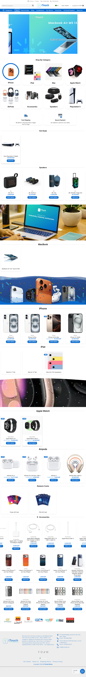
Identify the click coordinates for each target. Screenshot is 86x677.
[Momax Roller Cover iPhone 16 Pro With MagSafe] (60, 591)
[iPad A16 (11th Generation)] (54, 360)
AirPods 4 (54, 475)
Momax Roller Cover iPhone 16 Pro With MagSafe (60, 603)
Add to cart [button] (75, 197)
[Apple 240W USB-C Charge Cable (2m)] (59, 528)
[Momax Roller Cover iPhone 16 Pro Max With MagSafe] (77, 591)
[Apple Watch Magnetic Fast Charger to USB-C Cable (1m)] (7, 528)
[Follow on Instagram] (41, 652)
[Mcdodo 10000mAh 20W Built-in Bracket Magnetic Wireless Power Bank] (77, 560)
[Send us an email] (47, 652)
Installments (40, 10)
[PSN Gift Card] (43, 499)
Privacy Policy (58, 661)
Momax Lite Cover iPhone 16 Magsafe (8, 602)
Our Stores (49, 10)
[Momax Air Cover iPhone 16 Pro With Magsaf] (26, 591)
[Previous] (12, 34)
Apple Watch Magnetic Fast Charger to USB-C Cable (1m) (7, 540)
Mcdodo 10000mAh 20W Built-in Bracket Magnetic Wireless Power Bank (77, 573)
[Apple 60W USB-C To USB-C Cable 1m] (24, 528)
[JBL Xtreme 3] (32, 181)
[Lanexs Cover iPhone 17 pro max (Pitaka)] (9, 560)
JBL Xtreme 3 (32, 193)
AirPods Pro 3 (11, 475)
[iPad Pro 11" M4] (11, 360)
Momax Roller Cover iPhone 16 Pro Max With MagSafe (77, 603)
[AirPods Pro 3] (11, 464)
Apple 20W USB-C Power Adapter (76, 539)
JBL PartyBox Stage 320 (75, 193)
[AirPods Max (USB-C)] (75, 464)
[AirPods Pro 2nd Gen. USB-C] (32, 464)
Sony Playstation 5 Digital (11, 156)
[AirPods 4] (54, 464)
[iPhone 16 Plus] (32, 323)
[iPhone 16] (11, 323)
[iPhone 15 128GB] (75, 323)
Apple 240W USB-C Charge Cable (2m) (58, 539)
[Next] (73, 34)
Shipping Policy (45, 661)
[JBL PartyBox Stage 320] (75, 181)
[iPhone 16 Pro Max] (54, 323)
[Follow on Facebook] (39, 652)
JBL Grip (53, 193)
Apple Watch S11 (11, 438)
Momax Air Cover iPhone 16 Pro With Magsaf (25, 603)
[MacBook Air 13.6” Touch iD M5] (11, 258)
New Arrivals (25, 10)
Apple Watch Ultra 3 (32, 438)
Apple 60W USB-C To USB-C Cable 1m (24, 539)
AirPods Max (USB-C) (75, 475)
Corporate (58, 10)
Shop (32, 10)
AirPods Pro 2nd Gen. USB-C (32, 475)
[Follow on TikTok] (44, 652)
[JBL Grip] (54, 181)
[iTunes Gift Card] (14, 499)
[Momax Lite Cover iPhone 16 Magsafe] (9, 591)
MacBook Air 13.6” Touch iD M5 (11, 268)
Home (17, 10)
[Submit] (32, 5)
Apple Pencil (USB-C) (41, 538)
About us (79, 10)
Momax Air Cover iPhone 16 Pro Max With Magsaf (43, 603)
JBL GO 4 (10, 193)
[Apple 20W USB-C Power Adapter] (76, 528)
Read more (10, 160)
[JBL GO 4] (11, 181)
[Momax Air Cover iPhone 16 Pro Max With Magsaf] (43, 591)
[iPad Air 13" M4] (32, 360)
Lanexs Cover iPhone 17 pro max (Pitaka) (8, 571)
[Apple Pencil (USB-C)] (42, 528)
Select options (10, 197)
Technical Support (69, 10)
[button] (78, 5)
